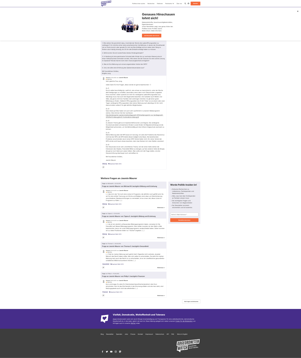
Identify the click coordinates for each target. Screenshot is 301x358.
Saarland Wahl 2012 (115, 164)
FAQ (172, 334)
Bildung (105, 164)
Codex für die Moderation (184, 321)
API (168, 334)
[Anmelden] (188, 3)
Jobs (126, 334)
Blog (102, 334)
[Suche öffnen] (185, 3)
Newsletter (110, 334)
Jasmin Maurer (123, 77)
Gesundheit (106, 264)
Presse (133, 334)
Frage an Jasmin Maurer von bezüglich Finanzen (123, 276)
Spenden (119, 334)
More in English (182, 334)
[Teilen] (103, 167)
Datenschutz (160, 334)
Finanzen (105, 292)
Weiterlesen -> (161, 207)
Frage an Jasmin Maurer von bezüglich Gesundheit (125, 246)
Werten (133, 323)
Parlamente (168, 3)
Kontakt (140, 334)
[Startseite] (106, 3)
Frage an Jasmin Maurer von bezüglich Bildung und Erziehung (129, 186)
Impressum (149, 334)
